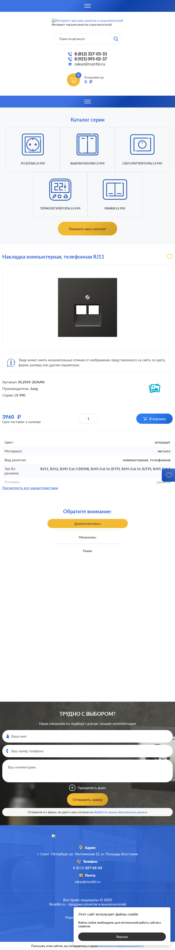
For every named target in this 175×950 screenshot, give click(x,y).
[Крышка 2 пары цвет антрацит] (139, 607)
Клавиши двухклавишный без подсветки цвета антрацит (36, 831)
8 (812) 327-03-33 (91, 53)
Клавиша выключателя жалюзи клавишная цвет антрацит (139, 831)
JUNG (58, 636)
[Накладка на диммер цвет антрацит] (36, 607)
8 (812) (87, 868)
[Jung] (154, 388)
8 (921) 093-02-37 (91, 58)
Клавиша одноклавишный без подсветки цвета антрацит (36, 701)
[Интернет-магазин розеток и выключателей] (87, 836)
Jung (34, 388)
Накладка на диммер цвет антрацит (36, 571)
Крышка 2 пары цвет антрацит (139, 571)
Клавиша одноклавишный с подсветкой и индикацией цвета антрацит (139, 701)
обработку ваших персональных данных (120, 812)
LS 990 (19, 395)
